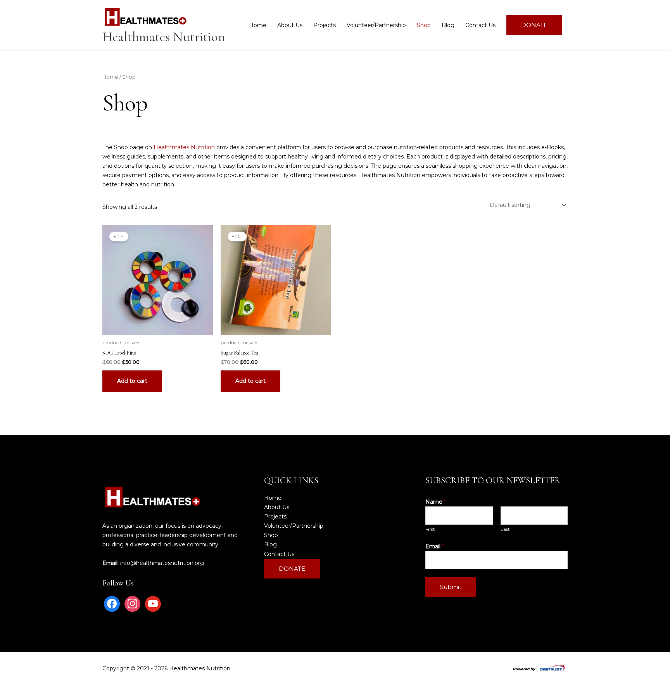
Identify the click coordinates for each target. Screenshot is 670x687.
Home (257, 25)
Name (435, 501)
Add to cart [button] (132, 380)
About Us (289, 25)
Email (434, 546)
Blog (448, 25)
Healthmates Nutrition (163, 37)
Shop (424, 25)
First (430, 529)
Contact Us (480, 25)
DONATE (534, 25)
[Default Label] (153, 603)
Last (505, 529)
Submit (450, 587)
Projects (324, 25)
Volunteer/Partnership (376, 25)
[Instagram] (132, 603)
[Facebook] (112, 603)
